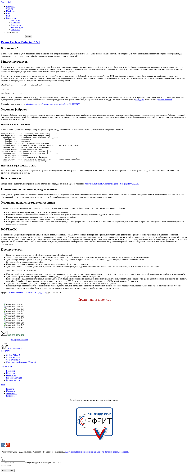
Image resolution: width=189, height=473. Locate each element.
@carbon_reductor (164, 100)
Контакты (15, 23)
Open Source (11, 393)
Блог (8, 13)
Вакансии (15, 20)
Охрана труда (17, 27)
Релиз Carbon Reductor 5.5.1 (20, 42)
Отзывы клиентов (14, 380)
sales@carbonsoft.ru (19, 340)
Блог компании (15, 348)
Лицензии (15, 30)
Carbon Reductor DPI (18, 292)
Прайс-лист (11, 11)
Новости (32, 292)
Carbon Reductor (13, 357)
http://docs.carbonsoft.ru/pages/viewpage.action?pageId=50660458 (53, 104)
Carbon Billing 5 (13, 355)
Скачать (9, 9)
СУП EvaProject (13, 360)
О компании (11, 18)
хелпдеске (139, 100)
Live (8, 16)
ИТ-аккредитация (14, 378)
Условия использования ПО (117, 452)
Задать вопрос (7, 471)
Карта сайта (70, 452)
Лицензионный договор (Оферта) (21, 362)
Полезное (10, 396)
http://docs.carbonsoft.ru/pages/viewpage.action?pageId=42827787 (112, 184)
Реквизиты (16, 25)
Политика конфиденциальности (90, 452)
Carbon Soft (6, 2)
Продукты (10, 6)
